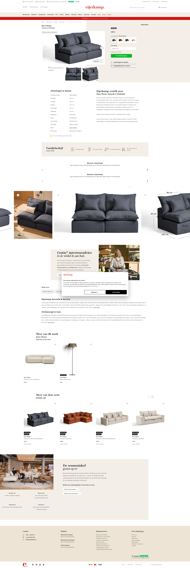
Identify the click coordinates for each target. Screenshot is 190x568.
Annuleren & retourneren (103, 536)
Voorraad (73, 14)
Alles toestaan (116, 292)
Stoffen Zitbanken (48, 291)
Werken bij (135, 538)
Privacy (123, 564)
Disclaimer (130, 564)
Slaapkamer (42, 14)
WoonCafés (135, 542)
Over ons (134, 534)
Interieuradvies (34, 7)
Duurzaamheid (136, 540)
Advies (62, 14)
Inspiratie (86, 14)
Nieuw (80, 14)
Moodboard (164, 1)
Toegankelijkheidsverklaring (104, 549)
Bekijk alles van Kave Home (43, 339)
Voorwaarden (138, 564)
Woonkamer (26, 14)
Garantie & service (101, 538)
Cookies (134, 545)
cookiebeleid (94, 286)
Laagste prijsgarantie (102, 540)
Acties (104, 14)
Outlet (109, 14)
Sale (99, 14)
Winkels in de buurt (137, 544)
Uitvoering (114, 45)
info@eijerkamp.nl (31, 539)
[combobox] (123, 48)
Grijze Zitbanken (60, 291)
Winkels (25, 7)
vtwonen (93, 14)
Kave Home (73, 127)
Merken (67, 14)
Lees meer (96, 307)
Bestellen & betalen (101, 544)
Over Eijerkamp (137, 531)
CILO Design (44, 7)
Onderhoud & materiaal (103, 545)
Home (43, 22)
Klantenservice (146, 1)
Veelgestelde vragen (102, 547)
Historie (134, 536)
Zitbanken (61, 22)
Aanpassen (94, 292)
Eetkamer (34, 14)
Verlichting (50, 14)
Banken (56, 22)
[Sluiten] (187, 18)
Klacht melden (100, 542)
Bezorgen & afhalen (101, 534)
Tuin (56, 14)
